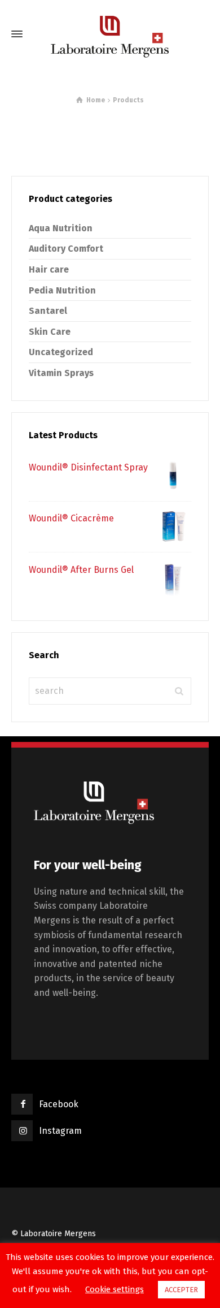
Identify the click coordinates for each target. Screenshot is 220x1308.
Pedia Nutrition (62, 290)
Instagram (60, 1130)
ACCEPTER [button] (181, 1289)
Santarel (48, 310)
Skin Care (50, 331)
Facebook (58, 1104)
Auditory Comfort (66, 248)
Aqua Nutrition (61, 228)
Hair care (49, 269)
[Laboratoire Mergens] (110, 34)
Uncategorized (61, 352)
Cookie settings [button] (114, 1289)
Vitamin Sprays (61, 373)
